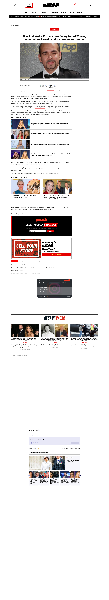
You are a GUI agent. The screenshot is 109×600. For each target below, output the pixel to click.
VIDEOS (71, 12)
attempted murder (41, 207)
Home (12, 25)
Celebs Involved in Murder (17, 270)
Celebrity (17, 25)
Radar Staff (16, 85)
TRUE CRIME (54, 12)
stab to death (50, 90)
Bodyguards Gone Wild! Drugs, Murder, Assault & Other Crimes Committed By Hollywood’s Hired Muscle (33, 267)
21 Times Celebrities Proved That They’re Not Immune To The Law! (25, 273)
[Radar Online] (51, 5)
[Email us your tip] (29, 7)
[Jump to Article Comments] (38, 85)
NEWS (26, 12)
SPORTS (79, 12)
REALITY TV (35, 12)
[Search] (15, 5)
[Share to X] (46, 85)
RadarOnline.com (40, 108)
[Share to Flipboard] (51, 85)
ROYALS (63, 12)
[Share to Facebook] (42, 85)
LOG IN (92, 5)
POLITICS (44, 12)
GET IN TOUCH (56, 254)
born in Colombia (41, 94)
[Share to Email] (55, 85)
